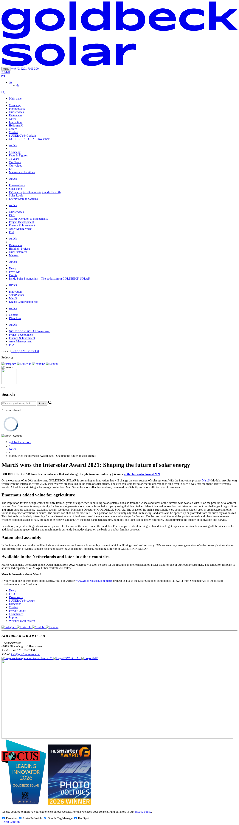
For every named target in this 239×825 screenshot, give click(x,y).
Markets (13, 255)
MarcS (13, 298)
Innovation (15, 122)
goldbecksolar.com (20, 442)
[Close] (2, 387)
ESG (12, 168)
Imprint (13, 617)
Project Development (21, 222)
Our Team (15, 162)
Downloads (16, 597)
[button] (2, 92)
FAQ (12, 593)
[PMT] (89, 658)
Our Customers (18, 252)
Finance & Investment (22, 225)
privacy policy (142, 811)
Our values (15, 165)
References (15, 115)
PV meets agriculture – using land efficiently (35, 192)
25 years (14, 158)
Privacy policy (17, 610)
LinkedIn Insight (33, 818)
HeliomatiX (16, 125)
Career (13, 128)
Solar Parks (15, 188)
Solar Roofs (16, 195)
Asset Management (20, 228)
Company (15, 105)
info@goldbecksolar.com (25, 654)
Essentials (12, 818)
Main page (15, 98)
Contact (13, 132)
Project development (21, 334)
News (12, 118)
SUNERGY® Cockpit (22, 135)
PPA (11, 232)
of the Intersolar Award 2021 (142, 474)
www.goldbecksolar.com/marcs (93, 580)
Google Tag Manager (61, 818)
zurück (13, 145)
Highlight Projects (19, 248)
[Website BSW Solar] (27, 658)
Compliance (16, 614)
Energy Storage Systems (23, 198)
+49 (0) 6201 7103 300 (25, 68)
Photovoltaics (17, 108)
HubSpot (83, 818)
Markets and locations (22, 172)
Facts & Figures (18, 155)
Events (13, 275)
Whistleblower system (22, 620)
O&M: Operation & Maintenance (28, 218)
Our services (16, 112)
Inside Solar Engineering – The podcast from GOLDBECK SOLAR (49, 278)
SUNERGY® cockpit (22, 600)
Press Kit (14, 271)
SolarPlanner (16, 295)
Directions (15, 318)
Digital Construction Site (23, 301)
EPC (12, 215)
